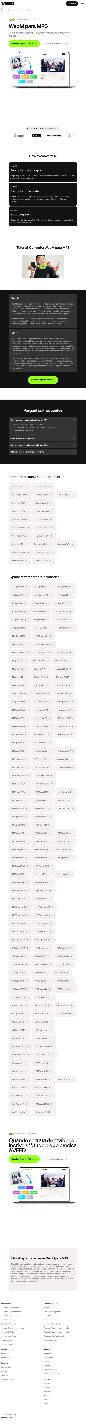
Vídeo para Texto (7, 1340)
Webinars (4, 1375)
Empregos (47, 1354)
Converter (11, 10)
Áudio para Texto (7, 1320)
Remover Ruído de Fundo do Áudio (56, 1328)
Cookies (47, 1366)
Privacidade (48, 1358)
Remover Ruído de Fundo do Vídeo (56, 1332)
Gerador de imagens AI (52, 1312)
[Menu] (82, 3)
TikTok (46, 1399)
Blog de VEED (6, 1367)
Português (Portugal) (8, 1417)
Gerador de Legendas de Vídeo (12, 1328)
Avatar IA (47, 1308)
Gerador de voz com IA (52, 1320)
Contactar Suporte (50, 1370)
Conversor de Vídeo (8, 1336)
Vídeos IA (47, 1316)
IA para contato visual (52, 1324)
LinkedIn (47, 1387)
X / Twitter (47, 1391)
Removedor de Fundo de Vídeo (55, 1336)
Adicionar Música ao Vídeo (10, 1308)
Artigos (4, 1371)
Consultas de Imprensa (52, 1374)
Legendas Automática (9, 1324)
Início (3, 10)
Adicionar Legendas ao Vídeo (12, 1312)
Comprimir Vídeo (7, 1332)
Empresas (5, 1358)
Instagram (47, 1395)
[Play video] (43, 266)
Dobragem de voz (50, 1340)
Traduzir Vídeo (6, 1344)
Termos (46, 1362)
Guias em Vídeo (7, 1379)
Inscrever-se (72, 3)
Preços (3, 1354)
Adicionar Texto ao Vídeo (10, 1316)
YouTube (47, 1383)
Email (46, 1403)
